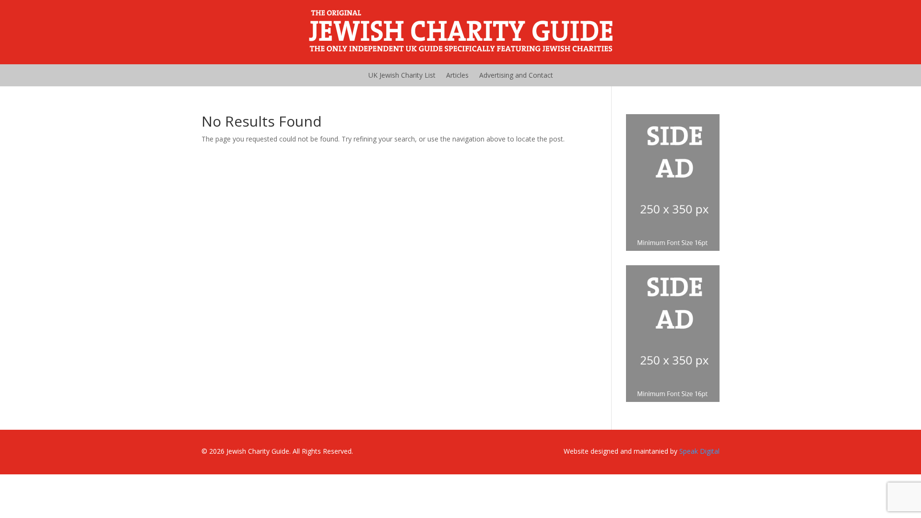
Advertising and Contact (516, 75)
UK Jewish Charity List (402, 75)
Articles (457, 75)
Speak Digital (699, 451)
